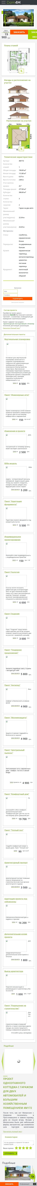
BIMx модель (10, 463)
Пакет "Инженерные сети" (16, 395)
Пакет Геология (11, 572)
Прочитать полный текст (11, 328)
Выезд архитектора (13, 971)
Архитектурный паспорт (16, 862)
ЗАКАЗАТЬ (19, 32)
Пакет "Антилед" (12, 685)
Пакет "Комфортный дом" (16, 794)
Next (32, 18)
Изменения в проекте (14, 431)
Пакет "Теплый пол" (13, 830)
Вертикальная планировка (17, 339)
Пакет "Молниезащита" (15, 717)
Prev (4, 18)
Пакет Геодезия (11, 613)
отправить (9, 1153)
